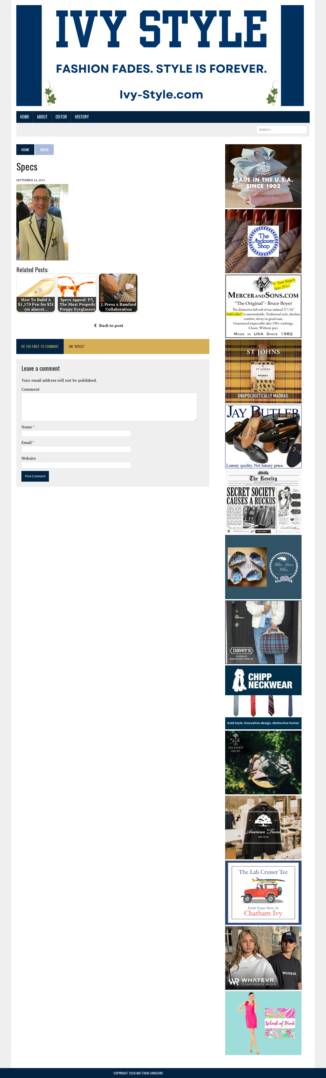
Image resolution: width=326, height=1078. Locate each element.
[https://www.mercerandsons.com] (263, 334)
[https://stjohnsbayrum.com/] (263, 400)
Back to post (111, 325)
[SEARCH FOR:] (281, 129)
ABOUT (42, 117)
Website (28, 458)
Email (26, 442)
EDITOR (61, 117)
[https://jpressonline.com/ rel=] (263, 204)
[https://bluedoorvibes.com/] (263, 595)
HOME (24, 117)
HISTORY (82, 117)
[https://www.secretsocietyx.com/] (263, 530)
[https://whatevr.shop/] (263, 986)
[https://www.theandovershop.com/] (263, 269)
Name (27, 427)
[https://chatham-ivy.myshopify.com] (263, 921)
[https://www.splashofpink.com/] (263, 1052)
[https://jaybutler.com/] (263, 465)
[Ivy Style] (160, 55)
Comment (30, 389)
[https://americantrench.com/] (263, 856)
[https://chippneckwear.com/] (263, 726)
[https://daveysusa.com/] (263, 660)
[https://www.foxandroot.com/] (263, 791)
